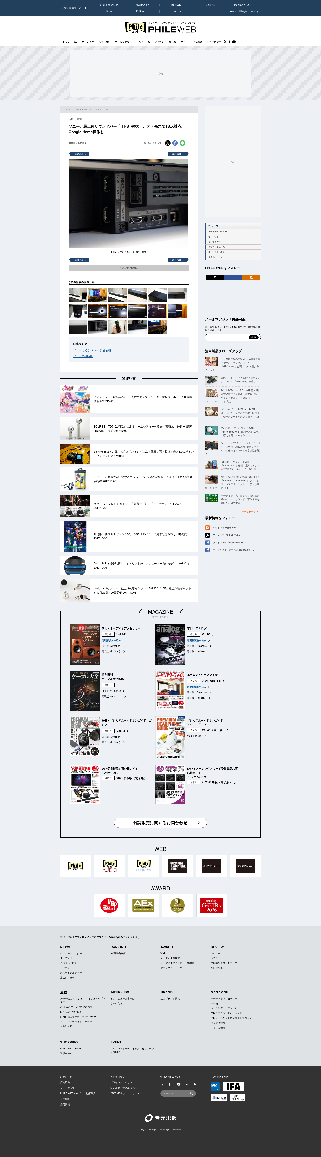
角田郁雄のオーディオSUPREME (78, 1016)
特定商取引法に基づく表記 (124, 1088)
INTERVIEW (119, 992)
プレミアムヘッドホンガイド (226, 1013)
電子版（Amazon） (112, 646)
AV (75, 42)
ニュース (77, 109)
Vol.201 (121, 634)
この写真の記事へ (129, 268)
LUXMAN (209, 5)
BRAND (166, 992)
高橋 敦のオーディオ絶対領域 (76, 1007)
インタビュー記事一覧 (122, 998)
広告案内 (65, 1082)
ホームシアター (123, 42)
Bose (109, 11)
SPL (210, 11)
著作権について (118, 1076)
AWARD (166, 947)
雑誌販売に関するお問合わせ (160, 823)
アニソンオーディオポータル (76, 1021)
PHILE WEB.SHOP (70, 1048)
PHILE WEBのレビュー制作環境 (77, 1093)
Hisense (176, 11)
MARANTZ (143, 5)
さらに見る (217, 968)
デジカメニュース (216, 246)
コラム (214, 958)
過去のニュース (215, 257)
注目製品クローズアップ (223, 351)
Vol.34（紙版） (195, 735)
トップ (66, 42)
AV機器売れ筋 (118, 953)
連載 (63, 992)
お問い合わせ (67, 1076)
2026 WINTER (211, 681)
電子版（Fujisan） (111, 651)
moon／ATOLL (243, 5)
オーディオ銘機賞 (170, 958)
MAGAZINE (160, 611)
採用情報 (65, 1104)
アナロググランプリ (171, 968)
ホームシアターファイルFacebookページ (233, 549)
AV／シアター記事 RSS (225, 527)
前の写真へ (80, 153)
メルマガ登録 (218, 1027)
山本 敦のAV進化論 (70, 1011)
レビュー (215, 953)
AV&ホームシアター (217, 231)
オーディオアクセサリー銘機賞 (177, 963)
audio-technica (109, 5)
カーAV (172, 42)
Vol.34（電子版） (213, 730)
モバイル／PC (68, 963)
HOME (68, 109)
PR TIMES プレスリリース (125, 1093)
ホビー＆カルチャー (217, 251)
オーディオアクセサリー (224, 998)
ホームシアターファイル (224, 1008)
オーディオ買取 (243, 11)
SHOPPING (69, 1042)
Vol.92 (206, 634)
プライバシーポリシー (122, 1082)
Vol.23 (120, 731)
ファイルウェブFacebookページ (229, 542)
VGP (163, 953)
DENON (176, 5)
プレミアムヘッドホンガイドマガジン (231, 1018)
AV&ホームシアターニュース (97, 109)
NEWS (65, 947)
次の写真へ (177, 153)
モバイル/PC (143, 42)
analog (214, 1003)
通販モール (66, 1053)
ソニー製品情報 (83, 356)
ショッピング (214, 42)
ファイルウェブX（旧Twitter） (228, 535)
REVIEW (217, 947)
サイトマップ (67, 1088)
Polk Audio (143, 11)
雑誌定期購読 (218, 1022)
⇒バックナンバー (251, 511)
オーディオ (88, 42)
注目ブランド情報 (170, 998)
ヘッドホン (104, 42)
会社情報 (65, 1099)
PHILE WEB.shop (111, 690)
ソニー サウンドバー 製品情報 (92, 350)
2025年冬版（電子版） (131, 778)
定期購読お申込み (111, 640)
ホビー (184, 42)
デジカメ (159, 42)
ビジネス (197, 42)
